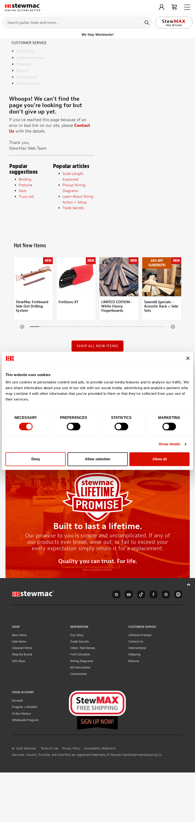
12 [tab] (150, 327)
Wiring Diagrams (81, 661)
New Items (19, 635)
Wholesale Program (25, 720)
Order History (21, 714)
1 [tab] (34, 327)
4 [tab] (66, 327)
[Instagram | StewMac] (115, 595)
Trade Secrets (79, 641)
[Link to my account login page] (161, 7)
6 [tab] (87, 327)
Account (17, 700)
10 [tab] (129, 327)
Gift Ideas (18, 661)
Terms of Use (49, 748)
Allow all (159, 459)
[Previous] (22, 326)
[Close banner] (188, 358)
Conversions (78, 674)
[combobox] (77, 22)
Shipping (23, 64)
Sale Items (19, 641)
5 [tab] (76, 327)
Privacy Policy (27, 83)
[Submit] (147, 23)
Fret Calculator (80, 654)
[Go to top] (188, 584)
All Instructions (80, 667)
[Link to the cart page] (174, 7)
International (27, 77)
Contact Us (25, 51)
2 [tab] (45, 327)
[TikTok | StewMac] (140, 595)
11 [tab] (139, 327)
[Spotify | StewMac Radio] (177, 595)
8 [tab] (108, 327)
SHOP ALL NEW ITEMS (97, 346)
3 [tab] (55, 327)
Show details (169, 444)
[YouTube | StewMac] (128, 595)
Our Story (76, 635)
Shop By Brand (22, 654)
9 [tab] (118, 327)
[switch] (73, 426)
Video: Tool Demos (82, 648)
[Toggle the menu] (187, 7)
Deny (35, 459)
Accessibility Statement (100, 748)
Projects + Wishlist (24, 707)
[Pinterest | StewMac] (165, 595)
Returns (22, 70)
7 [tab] (97, 327)
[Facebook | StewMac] (152, 595)
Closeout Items (22, 648)
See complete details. (98, 570)
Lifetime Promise (30, 57)
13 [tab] (160, 327)
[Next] (173, 326)
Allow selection (97, 459)
